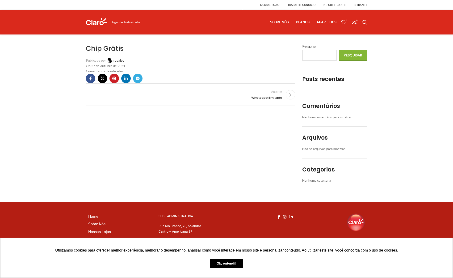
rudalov (118, 60)
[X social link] (102, 78)
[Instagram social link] (284, 217)
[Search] (364, 22)
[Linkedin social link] (126, 78)
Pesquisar (309, 46)
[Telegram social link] (242, 8)
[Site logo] (96, 22)
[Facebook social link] (90, 78)
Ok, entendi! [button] (226, 263)
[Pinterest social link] (114, 78)
